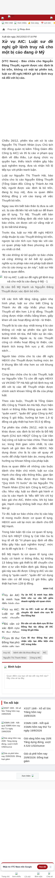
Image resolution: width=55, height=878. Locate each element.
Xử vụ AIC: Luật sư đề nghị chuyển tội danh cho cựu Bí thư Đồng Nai (37, 612)
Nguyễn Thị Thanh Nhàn (14, 657)
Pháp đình (25, 29)
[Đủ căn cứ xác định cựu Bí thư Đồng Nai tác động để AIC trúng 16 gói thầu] (11, 627)
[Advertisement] (27, 107)
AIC (44, 652)
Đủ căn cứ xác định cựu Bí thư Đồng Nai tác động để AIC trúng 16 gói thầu (37, 626)
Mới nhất (9, 23)
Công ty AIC (35, 657)
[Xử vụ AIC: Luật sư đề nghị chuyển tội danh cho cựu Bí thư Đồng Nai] (11, 613)
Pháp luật (12, 29)
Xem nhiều (22, 23)
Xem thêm (26, 776)
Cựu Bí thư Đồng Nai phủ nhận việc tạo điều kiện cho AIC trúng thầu (37, 641)
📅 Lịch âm (46, 23)
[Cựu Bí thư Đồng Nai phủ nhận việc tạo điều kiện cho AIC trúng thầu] (11, 641)
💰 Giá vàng (33, 23)
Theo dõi (42, 867)
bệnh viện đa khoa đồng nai (26, 652)
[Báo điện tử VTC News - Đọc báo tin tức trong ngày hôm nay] (18, 17)
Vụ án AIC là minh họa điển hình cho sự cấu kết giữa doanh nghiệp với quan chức (37, 597)
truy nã (6, 652)
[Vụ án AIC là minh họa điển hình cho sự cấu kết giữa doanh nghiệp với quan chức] (11, 598)
